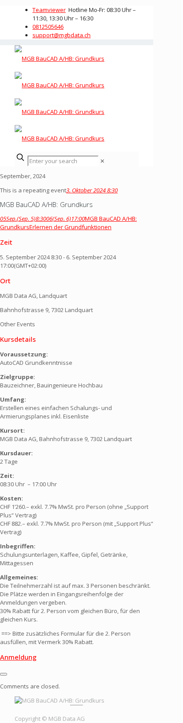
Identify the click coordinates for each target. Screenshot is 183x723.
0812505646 (48, 27)
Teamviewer (49, 10)
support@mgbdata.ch (61, 35)
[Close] (3, 674)
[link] (102, 161)
